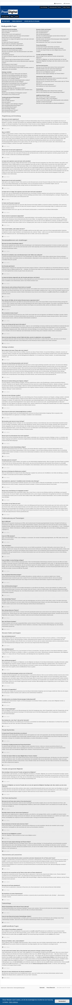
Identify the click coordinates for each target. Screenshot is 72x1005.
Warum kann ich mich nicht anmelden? (11, 37)
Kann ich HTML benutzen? (8, 100)
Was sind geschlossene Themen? (10, 110)
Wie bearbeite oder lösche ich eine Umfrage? (13, 81)
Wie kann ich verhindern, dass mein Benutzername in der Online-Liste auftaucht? (17, 52)
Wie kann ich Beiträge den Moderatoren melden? (13, 88)
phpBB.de (63, 292)
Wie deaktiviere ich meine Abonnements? (46, 86)
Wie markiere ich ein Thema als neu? (11, 94)
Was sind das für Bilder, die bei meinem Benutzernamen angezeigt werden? (18, 62)
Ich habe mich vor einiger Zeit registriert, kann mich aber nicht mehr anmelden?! (18, 39)
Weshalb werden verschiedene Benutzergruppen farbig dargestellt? (52, 39)
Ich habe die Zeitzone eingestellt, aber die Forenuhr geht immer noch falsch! (18, 57)
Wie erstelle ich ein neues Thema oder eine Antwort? (14, 73)
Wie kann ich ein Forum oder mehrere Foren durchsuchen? (50, 67)
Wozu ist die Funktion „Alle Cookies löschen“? (13, 45)
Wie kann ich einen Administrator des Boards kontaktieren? (50, 103)
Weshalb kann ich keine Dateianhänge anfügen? (13, 85)
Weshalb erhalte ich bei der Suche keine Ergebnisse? (49, 68)
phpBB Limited (51, 292)
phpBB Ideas (5, 944)
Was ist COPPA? (6, 32)
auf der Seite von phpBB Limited (18, 934)
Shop (12, 16)
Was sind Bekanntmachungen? (9, 107)
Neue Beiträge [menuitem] (43, 7)
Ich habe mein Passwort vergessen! (10, 42)
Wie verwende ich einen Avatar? (9, 64)
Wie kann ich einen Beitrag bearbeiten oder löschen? (14, 75)
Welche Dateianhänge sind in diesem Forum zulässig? (49, 90)
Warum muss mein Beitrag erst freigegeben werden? (14, 92)
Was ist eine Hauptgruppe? (42, 40)
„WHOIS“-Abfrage (41, 954)
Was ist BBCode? (6, 99)
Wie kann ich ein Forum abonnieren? (45, 84)
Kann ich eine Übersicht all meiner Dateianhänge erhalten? (50, 92)
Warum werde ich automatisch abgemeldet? (12, 43)
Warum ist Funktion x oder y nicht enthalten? (46, 98)
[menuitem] (3, 988)
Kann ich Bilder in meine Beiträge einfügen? (12, 103)
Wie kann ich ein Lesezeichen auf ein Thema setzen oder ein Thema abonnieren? (52, 82)
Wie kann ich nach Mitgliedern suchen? (45, 72)
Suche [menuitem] (16, 16)
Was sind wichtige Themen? (8, 108)
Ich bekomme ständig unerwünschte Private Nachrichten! (49, 48)
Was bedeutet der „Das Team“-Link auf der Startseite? (49, 42)
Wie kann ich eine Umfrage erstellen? (11, 78)
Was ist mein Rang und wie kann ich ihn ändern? (13, 66)
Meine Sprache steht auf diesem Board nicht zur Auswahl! (15, 59)
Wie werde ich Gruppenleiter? (43, 37)
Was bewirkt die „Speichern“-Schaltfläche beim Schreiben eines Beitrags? (17, 90)
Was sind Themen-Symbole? (9, 111)
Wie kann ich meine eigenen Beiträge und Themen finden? (50, 73)
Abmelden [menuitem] (67, 3)
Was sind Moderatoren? (42, 32)
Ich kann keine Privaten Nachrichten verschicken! (48, 46)
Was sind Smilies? (6, 102)
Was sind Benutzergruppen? (43, 34)
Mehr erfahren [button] (13, 1002)
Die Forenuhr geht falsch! (8, 54)
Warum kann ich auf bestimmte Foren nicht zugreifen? (15, 83)
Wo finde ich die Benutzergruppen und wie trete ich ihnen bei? (51, 35)
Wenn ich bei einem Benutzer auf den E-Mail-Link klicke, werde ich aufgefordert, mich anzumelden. (18, 68)
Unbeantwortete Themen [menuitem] (55, 7)
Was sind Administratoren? (42, 31)
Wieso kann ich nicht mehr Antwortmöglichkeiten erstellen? (16, 80)
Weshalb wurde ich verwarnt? (9, 86)
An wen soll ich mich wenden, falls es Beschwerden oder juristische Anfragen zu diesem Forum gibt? (52, 101)
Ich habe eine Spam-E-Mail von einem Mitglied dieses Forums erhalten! (51, 50)
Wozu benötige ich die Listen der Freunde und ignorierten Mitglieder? (50, 57)
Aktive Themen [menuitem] (66, 7)
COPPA (14, 164)
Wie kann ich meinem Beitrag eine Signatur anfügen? (14, 77)
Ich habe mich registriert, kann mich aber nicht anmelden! (15, 35)
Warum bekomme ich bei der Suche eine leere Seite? (49, 70)
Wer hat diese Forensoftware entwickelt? (46, 97)
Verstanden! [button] (62, 1001)
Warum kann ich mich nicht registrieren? (11, 34)
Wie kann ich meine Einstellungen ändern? (12, 50)
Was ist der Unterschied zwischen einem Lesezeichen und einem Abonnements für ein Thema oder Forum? (51, 79)
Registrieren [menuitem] (59, 3)
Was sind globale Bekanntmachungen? (11, 105)
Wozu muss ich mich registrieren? (10, 31)
